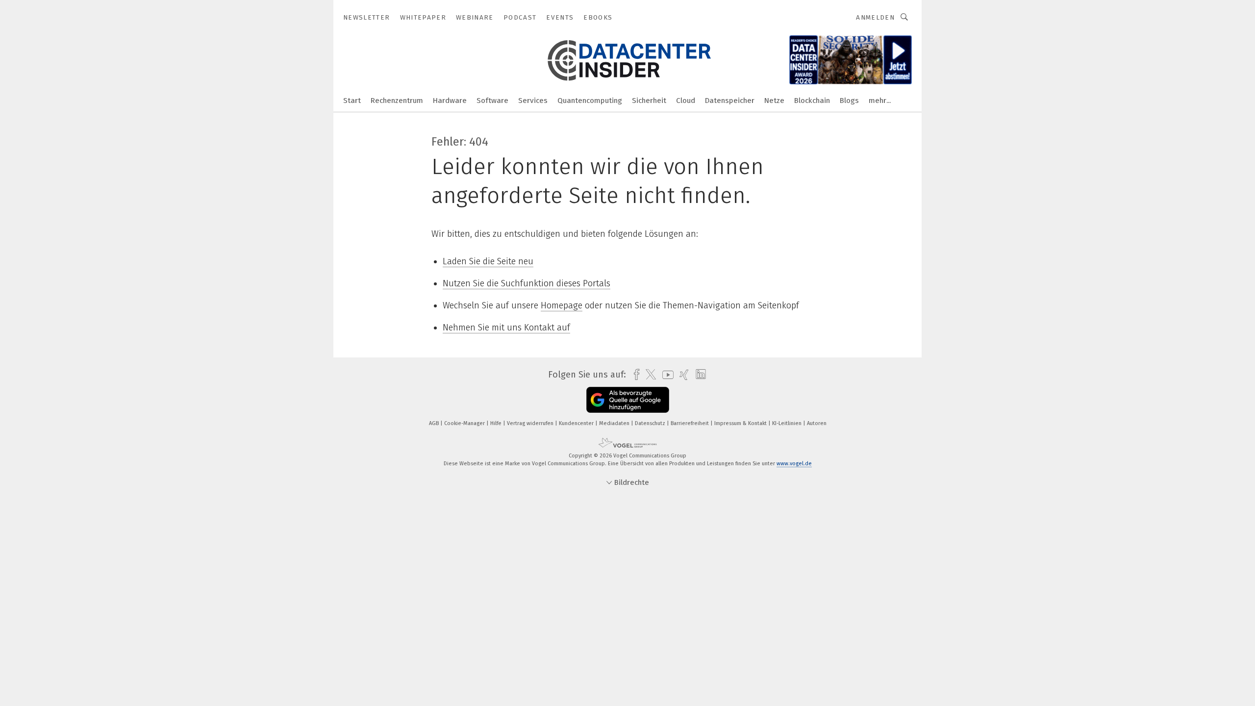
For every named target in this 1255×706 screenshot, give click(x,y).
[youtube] (665, 375)
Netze (774, 100)
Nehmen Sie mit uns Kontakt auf (506, 327)
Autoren (817, 423)
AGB (434, 423)
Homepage (561, 305)
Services (533, 100)
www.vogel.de (794, 463)
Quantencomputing (589, 100)
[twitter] (648, 374)
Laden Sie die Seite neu (488, 261)
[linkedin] (698, 374)
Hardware (450, 100)
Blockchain (812, 100)
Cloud (685, 100)
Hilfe (496, 423)
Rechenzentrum (397, 100)
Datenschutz (651, 423)
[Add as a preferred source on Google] (627, 400)
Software (492, 100)
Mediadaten (615, 423)
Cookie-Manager (465, 423)
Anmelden (875, 17)
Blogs (849, 100)
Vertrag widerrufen (531, 423)
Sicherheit (649, 100)
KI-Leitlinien (787, 423)
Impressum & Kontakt (741, 423)
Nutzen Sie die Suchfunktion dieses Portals (526, 283)
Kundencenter (577, 423)
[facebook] (634, 374)
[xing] (682, 375)
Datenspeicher (729, 100)
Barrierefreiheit (690, 423)
